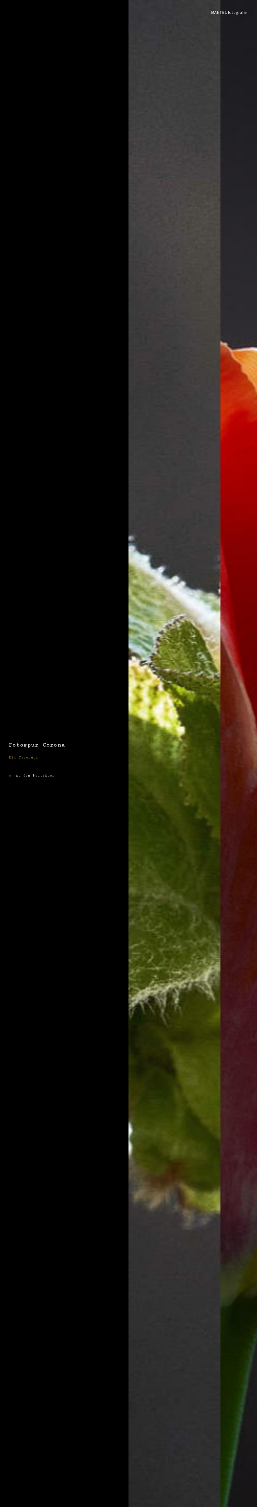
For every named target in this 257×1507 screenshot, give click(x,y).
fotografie (229, 12)
